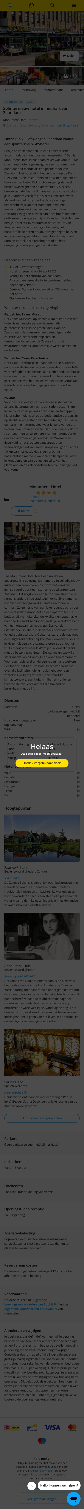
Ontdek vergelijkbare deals (41, 763)
